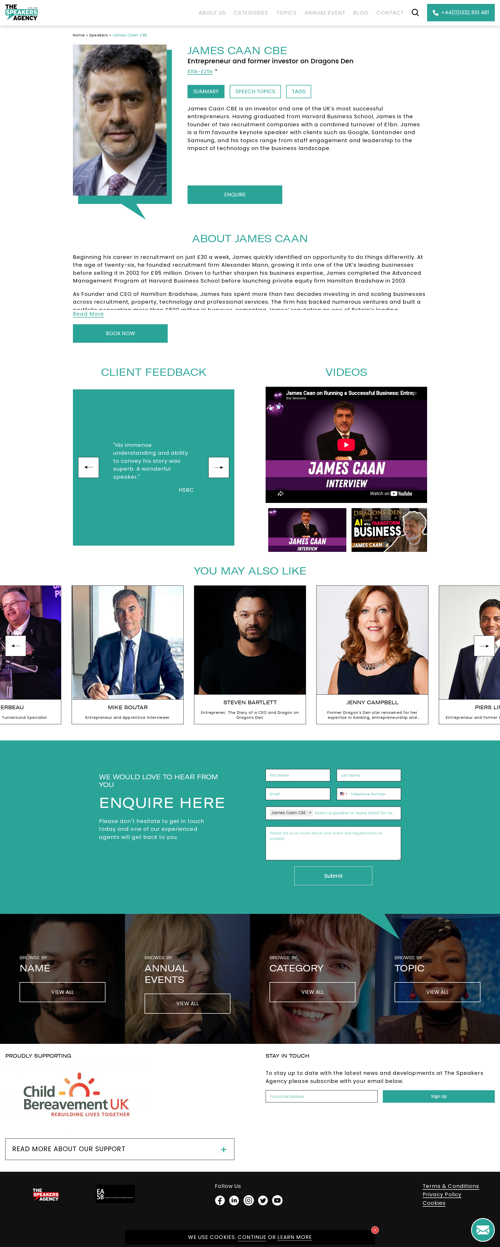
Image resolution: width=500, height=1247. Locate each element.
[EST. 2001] (21, 21)
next (218, 467)
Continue (252, 1237)
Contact (390, 12)
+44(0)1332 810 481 (465, 12)
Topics (286, 12)
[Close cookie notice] (375, 1230)
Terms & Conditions (451, 1186)
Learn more (294, 1237)
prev (88, 467)
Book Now (120, 333)
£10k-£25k (200, 71)
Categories (251, 12)
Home (79, 35)
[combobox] (343, 794)
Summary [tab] (206, 91)
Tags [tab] (298, 91)
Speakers (98, 35)
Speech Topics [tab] (255, 91)
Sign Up (439, 1096)
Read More (88, 313)
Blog (360, 12)
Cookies (434, 1203)
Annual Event (325, 12)
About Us (212, 12)
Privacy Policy (442, 1194)
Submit (333, 876)
